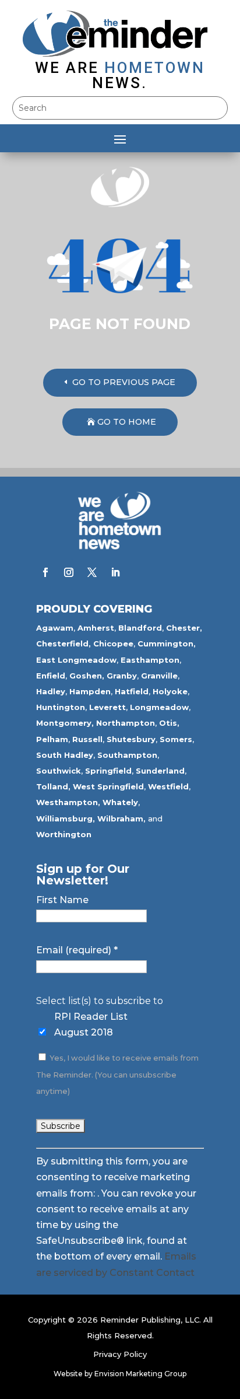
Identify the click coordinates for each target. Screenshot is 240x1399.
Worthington (63, 834)
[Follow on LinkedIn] (115, 572)
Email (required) (77, 950)
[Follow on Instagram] (68, 572)
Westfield (168, 786)
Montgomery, (65, 723)
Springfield (108, 770)
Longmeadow (159, 707)
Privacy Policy (120, 1354)
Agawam (54, 627)
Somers (176, 739)
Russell (87, 739)
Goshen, (86, 675)
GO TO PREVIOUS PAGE (123, 382)
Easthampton (150, 659)
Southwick (58, 770)
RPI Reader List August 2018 (91, 1024)
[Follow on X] (92, 572)
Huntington (60, 707)
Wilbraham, (121, 818)
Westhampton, (68, 802)
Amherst (95, 627)
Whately (120, 802)
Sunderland (160, 770)
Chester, (184, 627)
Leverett (107, 707)
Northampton (125, 723)
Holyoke (170, 691)
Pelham (52, 739)
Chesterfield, (63, 643)
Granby (122, 675)
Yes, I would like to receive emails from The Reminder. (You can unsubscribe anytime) (117, 1074)
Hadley (50, 691)
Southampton (127, 755)
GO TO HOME (126, 422)
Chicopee (113, 643)
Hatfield (132, 691)
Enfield (50, 675)
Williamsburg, (65, 818)
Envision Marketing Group (140, 1373)
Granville (159, 675)
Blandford (140, 627)
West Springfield (108, 786)
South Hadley (64, 755)
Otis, (169, 723)
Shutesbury (131, 739)
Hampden (90, 691)
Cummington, (166, 643)
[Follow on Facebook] (45, 572)
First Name (62, 899)
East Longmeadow (76, 659)
